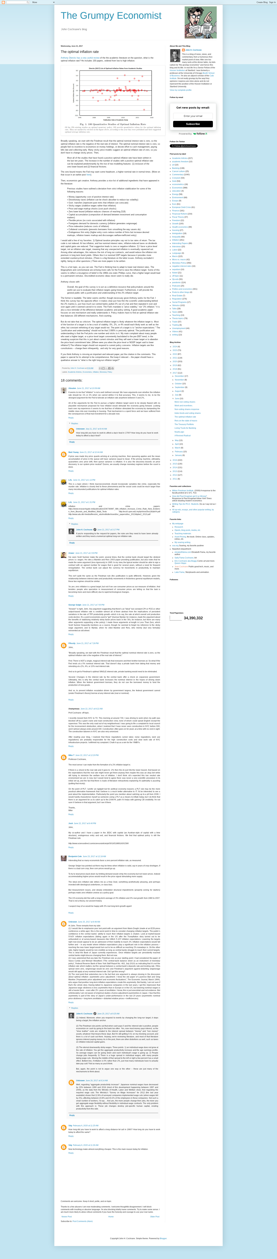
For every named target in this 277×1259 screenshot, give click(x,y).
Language (176, 253)
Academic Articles (75, 372)
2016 (175, 460)
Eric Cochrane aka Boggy (186, 561)
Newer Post (67, 1217)
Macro (175, 256)
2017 (175, 373)
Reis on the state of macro (186, 421)
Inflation (96, 372)
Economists (87, 372)
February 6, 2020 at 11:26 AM (85, 1145)
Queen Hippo (180, 563)
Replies (74, 423)
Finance (175, 211)
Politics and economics (182, 289)
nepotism (176, 269)
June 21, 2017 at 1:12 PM (84, 480)
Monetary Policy (106, 372)
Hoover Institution (177, 70)
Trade (174, 322)
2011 (175, 479)
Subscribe (193, 124)
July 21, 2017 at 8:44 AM (96, 429)
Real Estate (177, 296)
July (177, 395)
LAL (70, 480)
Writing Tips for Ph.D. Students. (185, 504)
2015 (175, 464)
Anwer (71, 553)
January (178, 455)
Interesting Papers (180, 243)
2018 (175, 369)
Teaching (176, 315)
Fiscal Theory (178, 217)
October (178, 384)
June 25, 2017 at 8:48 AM (89, 922)
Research (179, 527)
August (178, 391)
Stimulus (176, 305)
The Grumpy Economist (111, 15)
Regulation (177, 299)
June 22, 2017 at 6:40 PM (85, 823)
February (179, 452)
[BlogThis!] (103, 368)
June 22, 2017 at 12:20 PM (87, 755)
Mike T (71, 755)
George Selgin (74, 605)
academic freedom (180, 161)
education (176, 191)
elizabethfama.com (183, 552)
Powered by (185, 133)
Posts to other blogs (180, 292)
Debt (174, 181)
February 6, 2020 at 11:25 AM (85, 1125)
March (178, 448)
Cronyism (176, 178)
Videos (175, 331)
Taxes (174, 312)
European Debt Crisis (181, 207)
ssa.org (175, 545)
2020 (175, 361)
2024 (175, 346)
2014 (175, 467)
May (177, 440)
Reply (71, 418)
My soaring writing (182, 542)
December (180, 376)
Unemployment (178, 328)
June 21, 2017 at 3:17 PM (108, 530)
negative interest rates (181, 266)
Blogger (163, 1238)
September (180, 387)
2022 (175, 354)
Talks (174, 308)
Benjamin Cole (75, 856)
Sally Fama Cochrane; (184, 558)
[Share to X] (106, 368)
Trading (175, 325)
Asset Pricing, (180, 537)
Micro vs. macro (179, 259)
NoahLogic (179, 432)
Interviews (176, 246)
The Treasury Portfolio (184, 424)
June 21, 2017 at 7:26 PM (87, 643)
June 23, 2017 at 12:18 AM (94, 856)
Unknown (80, 429)
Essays (175, 201)
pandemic (176, 282)
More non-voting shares (185, 402)
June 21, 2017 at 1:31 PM (84, 502)
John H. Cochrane (84, 530)
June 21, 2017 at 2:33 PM (86, 553)
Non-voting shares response (187, 409)
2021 (175, 358)
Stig (70, 1125)
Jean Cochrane (181, 566)
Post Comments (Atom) (83, 1221)
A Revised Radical (183, 435)
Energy (175, 194)
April (177, 444)
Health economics (180, 227)
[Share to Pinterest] (112, 368)
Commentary (177, 174)
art (173, 165)
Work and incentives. (184, 405)
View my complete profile (181, 90)
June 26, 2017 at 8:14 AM (97, 1080)
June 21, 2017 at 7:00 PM (93, 605)
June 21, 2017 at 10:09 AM (88, 388)
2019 (175, 365)
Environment (177, 197)
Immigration (177, 233)
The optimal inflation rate (185, 417)
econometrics (178, 184)
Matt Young (73, 452)
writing (175, 335)
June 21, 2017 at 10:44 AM (91, 452)
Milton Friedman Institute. (183, 490)
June (177, 398)
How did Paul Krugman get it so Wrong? (189, 496)
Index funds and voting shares (188, 413)
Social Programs (179, 302)
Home (111, 1217)
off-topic (175, 276)
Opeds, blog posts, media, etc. (188, 530)
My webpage (177, 523)
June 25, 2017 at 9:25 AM (108, 1014)
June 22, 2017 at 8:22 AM (91, 709)
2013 (175, 471)
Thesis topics (178, 318)
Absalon (72, 388)
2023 (175, 350)
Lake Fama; (180, 572)
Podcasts (176, 286)
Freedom (176, 220)
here (89, 174)
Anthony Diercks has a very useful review (80, 58)
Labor (174, 250)
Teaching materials (183, 533)
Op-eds (175, 279)
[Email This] (100, 368)
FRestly (72, 643)
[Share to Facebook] (109, 368)
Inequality (176, 237)
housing (175, 230)
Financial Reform (179, 214)
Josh (70, 823)
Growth (175, 224)
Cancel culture (178, 171)
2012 (175, 475)
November (180, 380)
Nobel (174, 273)
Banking (175, 168)
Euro (174, 204)
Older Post (154, 1217)
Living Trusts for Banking (185, 428)
